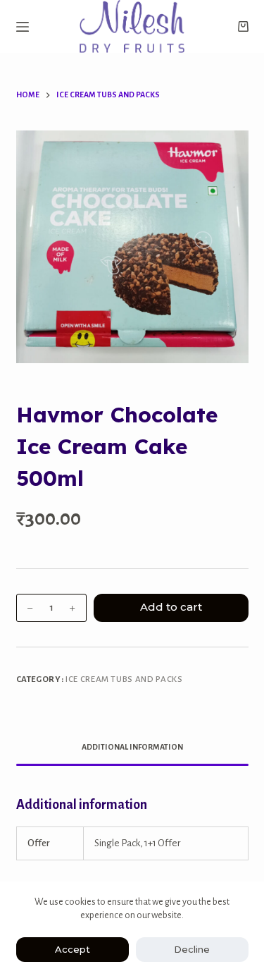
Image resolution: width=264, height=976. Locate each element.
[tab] (132, 747)
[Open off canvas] (22, 26)
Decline (192, 949)
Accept (72, 949)
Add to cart (171, 607)
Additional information (132, 747)
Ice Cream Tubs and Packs (124, 679)
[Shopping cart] (243, 26)
